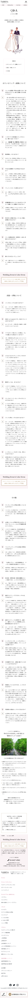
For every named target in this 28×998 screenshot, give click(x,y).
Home (3, 878)
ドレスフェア (4, 914)
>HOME (3, 835)
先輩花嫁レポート (5, 948)
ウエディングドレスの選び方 (8, 930)
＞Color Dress (18, 5)
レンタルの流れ (5, 917)
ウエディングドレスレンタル (8, 884)
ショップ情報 (4, 923)
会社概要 (3, 968)
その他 (7, 71)
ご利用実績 (4, 938)
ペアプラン (4, 897)
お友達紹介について (6, 943)
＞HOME (2, 5)
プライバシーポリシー (6, 970)
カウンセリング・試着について (13, 64)
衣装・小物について (10, 67)
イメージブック (5, 890)
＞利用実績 (25, 5)
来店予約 (3, 973)
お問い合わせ (4, 976)
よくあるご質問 (5, 920)
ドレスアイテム (5, 935)
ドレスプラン (4, 899)
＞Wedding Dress (10, 5)
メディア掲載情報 (5, 932)
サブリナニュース (5, 951)
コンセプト (4, 909)
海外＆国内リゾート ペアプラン (9, 902)
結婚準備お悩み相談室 (6, 963)
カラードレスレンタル (6, 887)
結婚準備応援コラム (6, 961)
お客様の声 (4, 940)
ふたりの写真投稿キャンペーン (8, 946)
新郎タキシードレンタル (7, 954)
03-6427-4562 (15, 860)
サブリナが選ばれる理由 (7, 912)
